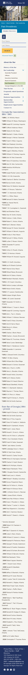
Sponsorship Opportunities (9, 101)
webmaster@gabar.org (16, 661)
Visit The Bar (8, 88)
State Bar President (11, 73)
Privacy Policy (8, 649)
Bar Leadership (20, 23)
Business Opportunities (12, 97)
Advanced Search (7, 56)
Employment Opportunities (13, 105)
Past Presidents (9, 83)
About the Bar (10, 23)
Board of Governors (10, 81)
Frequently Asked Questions (14, 91)
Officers (7, 75)
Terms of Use (19, 649)
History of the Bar (10, 67)
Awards (6, 94)
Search (7, 51)
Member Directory (9, 31)
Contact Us (8, 108)
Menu (20, 3)
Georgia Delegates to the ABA (14, 86)
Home (3, 23)
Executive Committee (11, 78)
